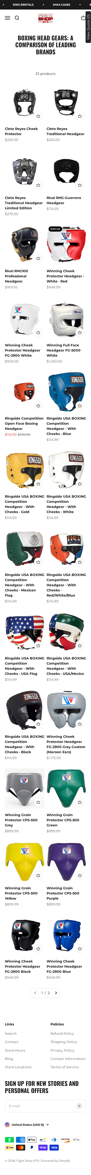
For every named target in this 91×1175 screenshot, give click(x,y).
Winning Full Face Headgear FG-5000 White (64, 350)
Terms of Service (64, 1067)
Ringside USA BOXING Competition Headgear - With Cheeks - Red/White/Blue (66, 585)
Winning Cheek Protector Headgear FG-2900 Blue (64, 966)
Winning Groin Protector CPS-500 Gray (21, 820)
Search (11, 1033)
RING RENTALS (20, 4)
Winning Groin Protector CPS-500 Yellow (21, 893)
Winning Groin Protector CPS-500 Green (63, 820)
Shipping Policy (63, 1042)
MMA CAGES (58, 4)
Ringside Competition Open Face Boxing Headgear (24, 423)
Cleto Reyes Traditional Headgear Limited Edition (24, 203)
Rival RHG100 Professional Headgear (16, 276)
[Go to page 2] (56, 993)
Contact (11, 1042)
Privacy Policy (62, 1050)
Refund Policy (62, 1033)
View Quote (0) (88, 27)
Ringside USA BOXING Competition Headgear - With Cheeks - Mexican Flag (24, 585)
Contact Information (67, 1059)
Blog (9, 1059)
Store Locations (18, 1067)
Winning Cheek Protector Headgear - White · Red (65, 276)
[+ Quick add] (38, 116)
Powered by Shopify (55, 1161)
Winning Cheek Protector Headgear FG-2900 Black (22, 966)
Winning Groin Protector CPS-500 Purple (63, 893)
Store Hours (15, 1050)
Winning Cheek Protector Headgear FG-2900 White (22, 350)
